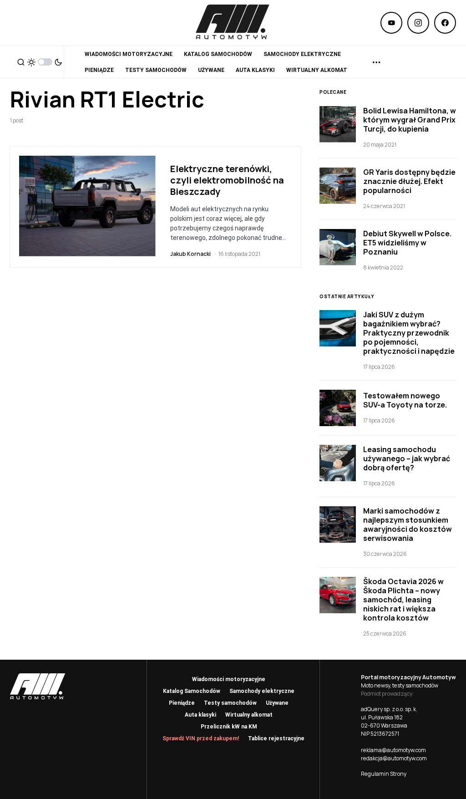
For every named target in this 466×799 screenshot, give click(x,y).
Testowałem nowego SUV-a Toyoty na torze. (405, 400)
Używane (277, 703)
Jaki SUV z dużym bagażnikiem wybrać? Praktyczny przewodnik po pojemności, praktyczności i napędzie (409, 333)
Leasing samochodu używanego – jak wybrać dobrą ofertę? (406, 458)
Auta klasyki (200, 715)
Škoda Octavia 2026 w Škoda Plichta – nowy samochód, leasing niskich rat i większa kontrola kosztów (403, 599)
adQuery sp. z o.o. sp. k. (389, 709)
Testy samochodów (230, 703)
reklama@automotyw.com (393, 750)
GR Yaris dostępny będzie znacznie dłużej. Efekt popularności (409, 181)
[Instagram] (418, 23)
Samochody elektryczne (261, 691)
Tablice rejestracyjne (276, 738)
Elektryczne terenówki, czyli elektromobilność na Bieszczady (227, 180)
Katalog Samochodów (191, 691)
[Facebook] (445, 23)
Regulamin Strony (383, 774)
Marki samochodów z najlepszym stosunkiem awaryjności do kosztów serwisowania (407, 524)
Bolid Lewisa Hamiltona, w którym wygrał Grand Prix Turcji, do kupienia (409, 120)
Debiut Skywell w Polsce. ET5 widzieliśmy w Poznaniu (407, 243)
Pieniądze (182, 703)
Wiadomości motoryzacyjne (228, 679)
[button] (21, 62)
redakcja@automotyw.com (394, 758)
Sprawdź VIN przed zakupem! (200, 738)
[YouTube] (391, 23)
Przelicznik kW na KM (229, 726)
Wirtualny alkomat (249, 715)
